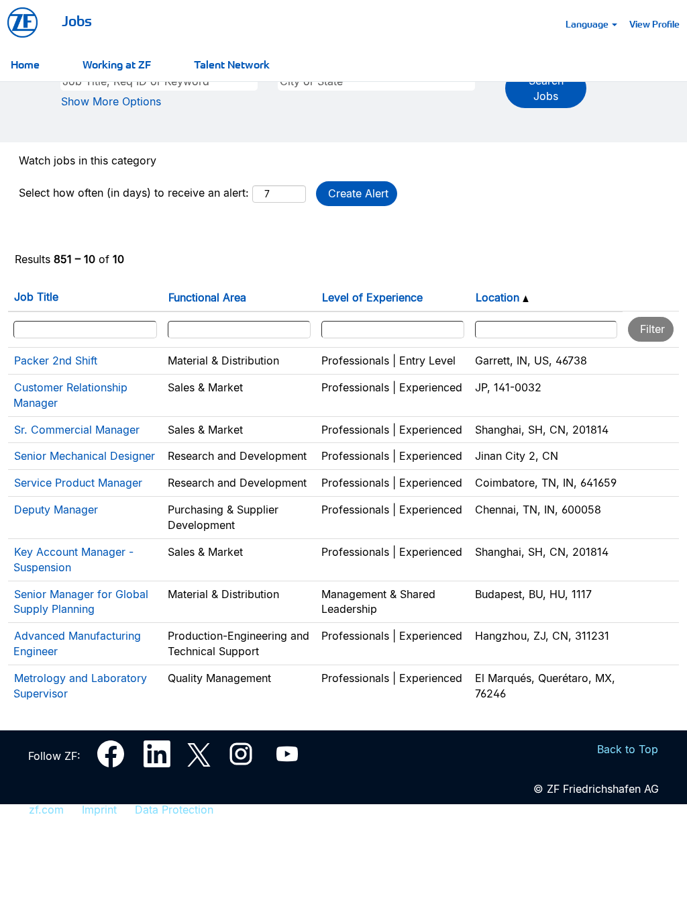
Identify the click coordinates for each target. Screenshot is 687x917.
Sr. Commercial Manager (77, 429)
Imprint (99, 809)
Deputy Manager (56, 509)
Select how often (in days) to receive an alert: (134, 192)
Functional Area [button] (207, 297)
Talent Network (232, 63)
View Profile (654, 23)
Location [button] (499, 297)
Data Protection (174, 809)
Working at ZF (117, 63)
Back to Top (627, 749)
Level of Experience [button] (372, 297)
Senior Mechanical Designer (84, 456)
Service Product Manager (78, 482)
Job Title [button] (36, 296)
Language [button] (588, 23)
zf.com (46, 809)
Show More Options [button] (111, 101)
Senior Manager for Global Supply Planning (80, 601)
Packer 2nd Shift (55, 360)
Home (25, 63)
